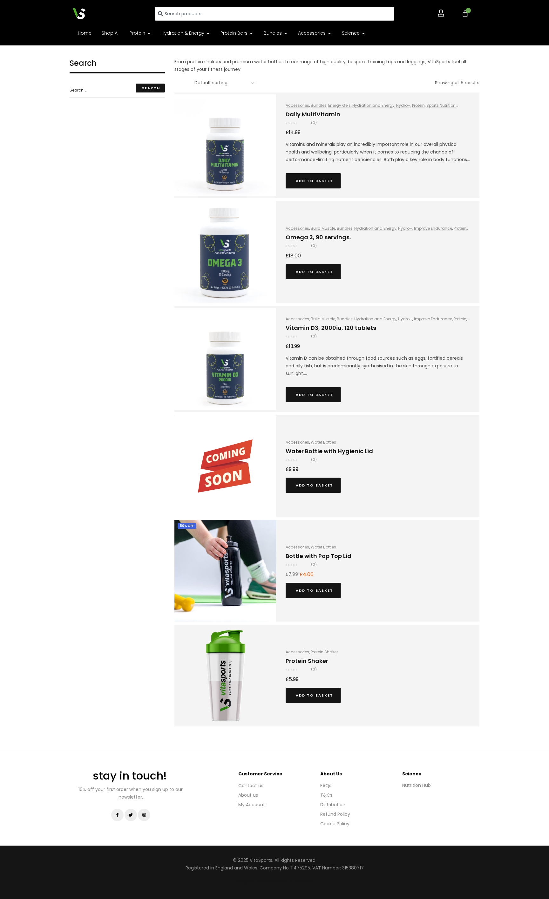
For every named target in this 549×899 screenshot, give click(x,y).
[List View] (185, 83)
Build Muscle (323, 228)
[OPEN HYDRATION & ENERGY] (208, 33)
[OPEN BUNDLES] (285, 33)
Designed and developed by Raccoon (274, 881)
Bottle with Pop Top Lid (318, 556)
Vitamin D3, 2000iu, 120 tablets (331, 328)
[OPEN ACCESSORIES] (329, 33)
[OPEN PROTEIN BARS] (251, 33)
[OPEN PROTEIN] (149, 33)
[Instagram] (144, 815)
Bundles (319, 105)
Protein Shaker (324, 652)
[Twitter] (131, 815)
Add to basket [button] (314, 180)
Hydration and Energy (373, 105)
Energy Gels (339, 105)
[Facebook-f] (117, 815)
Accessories (297, 105)
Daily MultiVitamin (313, 114)
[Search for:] (117, 90)
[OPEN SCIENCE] (363, 33)
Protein (418, 105)
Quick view (356, 182)
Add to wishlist (366, 182)
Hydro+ (403, 105)
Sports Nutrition (441, 105)
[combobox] (274, 14)
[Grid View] (176, 83)
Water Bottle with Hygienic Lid (329, 451)
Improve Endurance (433, 228)
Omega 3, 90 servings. (318, 237)
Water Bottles (323, 442)
